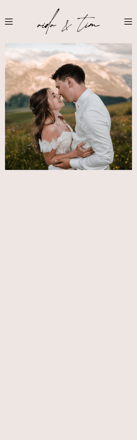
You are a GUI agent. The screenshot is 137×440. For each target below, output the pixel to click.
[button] (9, 21)
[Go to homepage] (68, 21)
